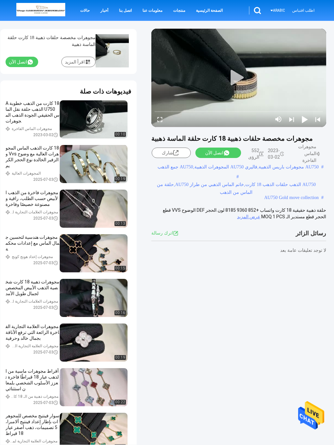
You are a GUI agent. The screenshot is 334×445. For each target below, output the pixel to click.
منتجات (179, 10)
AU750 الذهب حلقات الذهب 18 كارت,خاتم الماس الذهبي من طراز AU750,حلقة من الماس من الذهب (236, 185)
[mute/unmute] (278, 119)
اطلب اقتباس (303, 10)
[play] (239, 78)
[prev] (317, 119)
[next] (291, 119)
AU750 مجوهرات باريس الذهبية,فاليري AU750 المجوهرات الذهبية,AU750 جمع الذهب (238, 167)
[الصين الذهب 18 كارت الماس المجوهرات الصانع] (40, 10)
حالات (85, 10)
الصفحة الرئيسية (209, 10)
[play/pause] (304, 119)
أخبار (104, 10)
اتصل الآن (214, 152)
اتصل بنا (125, 10)
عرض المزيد (248, 216)
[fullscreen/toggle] (159, 119)
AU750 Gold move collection (291, 197)
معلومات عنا (152, 10)
